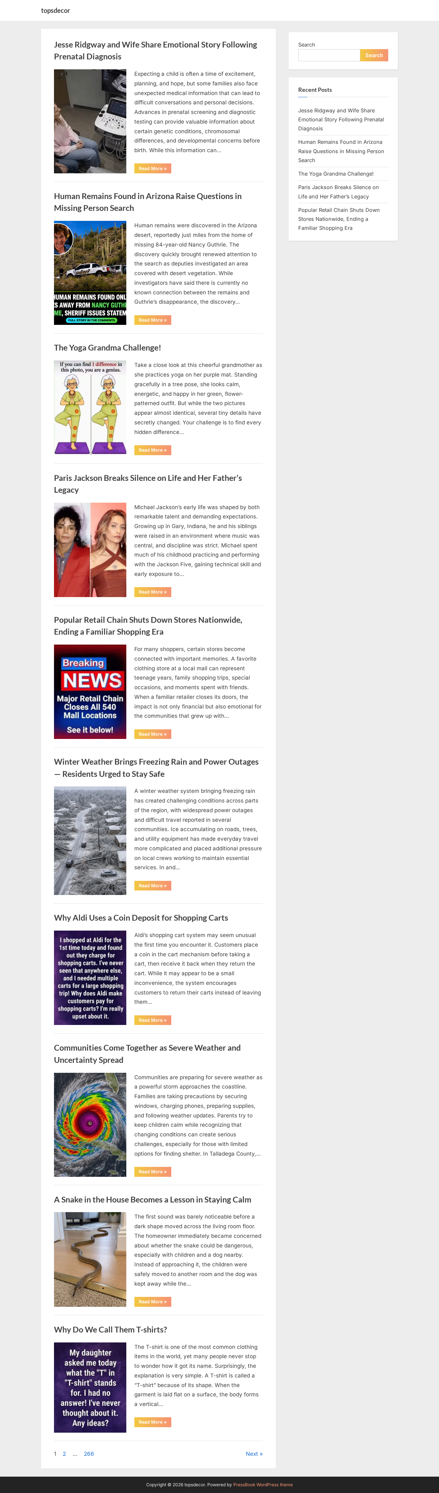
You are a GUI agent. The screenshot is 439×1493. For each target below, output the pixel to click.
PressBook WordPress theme (263, 1484)
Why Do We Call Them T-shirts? (110, 1329)
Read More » (155, 169)
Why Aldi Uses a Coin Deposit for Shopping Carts (141, 917)
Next (252, 1454)
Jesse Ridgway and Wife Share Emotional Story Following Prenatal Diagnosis (341, 119)
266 (89, 1454)
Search (306, 44)
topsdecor (55, 10)
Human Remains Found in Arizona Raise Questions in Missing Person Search (341, 151)
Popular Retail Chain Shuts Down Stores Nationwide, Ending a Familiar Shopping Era (339, 219)
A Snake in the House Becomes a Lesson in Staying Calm (152, 1199)
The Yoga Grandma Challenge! (107, 347)
